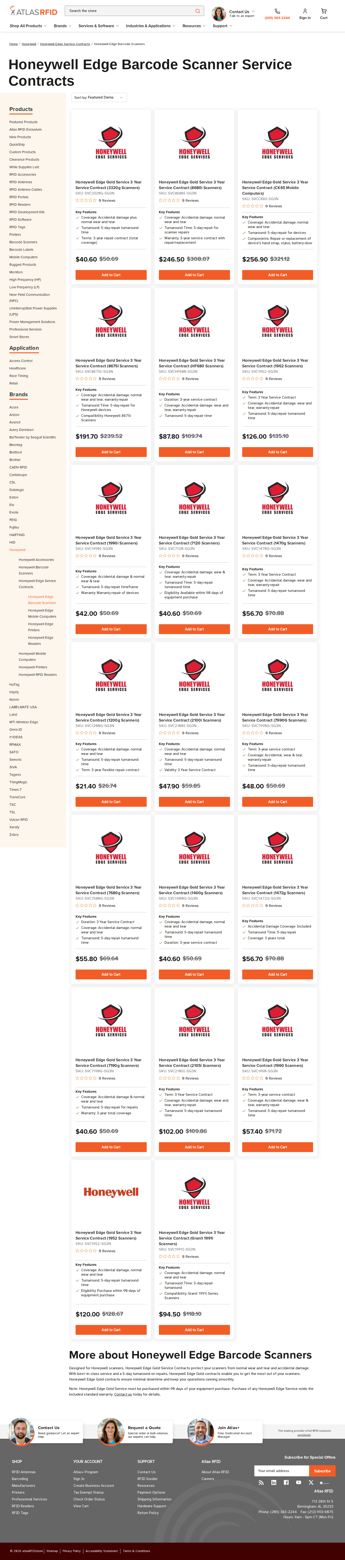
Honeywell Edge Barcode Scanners (42, 599)
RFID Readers (20, 204)
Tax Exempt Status (88, 1492)
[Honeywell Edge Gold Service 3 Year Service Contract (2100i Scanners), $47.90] (194, 674)
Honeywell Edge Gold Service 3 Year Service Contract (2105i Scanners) (192, 1062)
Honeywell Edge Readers (40, 640)
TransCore (17, 797)
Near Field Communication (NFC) (29, 297)
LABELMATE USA (23, 706)
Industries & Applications (148, 26)
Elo (11, 504)
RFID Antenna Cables (25, 189)
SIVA (13, 767)
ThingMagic (18, 782)
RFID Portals (18, 196)
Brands (60, 26)
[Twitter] (311, 1482)
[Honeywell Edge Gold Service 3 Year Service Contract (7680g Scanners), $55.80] (111, 847)
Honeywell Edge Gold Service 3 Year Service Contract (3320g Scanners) (109, 184)
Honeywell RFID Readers (38, 674)
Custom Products (22, 151)
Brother (15, 459)
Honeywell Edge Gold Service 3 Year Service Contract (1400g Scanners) (192, 890)
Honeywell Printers (33, 667)
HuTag (14, 684)
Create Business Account (93, 1486)
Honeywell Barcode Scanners (34, 570)
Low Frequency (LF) (24, 287)
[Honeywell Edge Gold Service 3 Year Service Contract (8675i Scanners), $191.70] (111, 320)
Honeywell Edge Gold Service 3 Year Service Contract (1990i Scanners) (109, 540)
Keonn (14, 699)
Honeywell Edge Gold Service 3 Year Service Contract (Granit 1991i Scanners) (192, 1238)
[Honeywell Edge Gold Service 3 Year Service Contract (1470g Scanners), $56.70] (277, 497)
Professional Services (25, 329)
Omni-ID (15, 729)
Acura (13, 407)
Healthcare (17, 368)
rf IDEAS (16, 736)
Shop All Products (26, 26)
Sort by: (80, 97)
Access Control (20, 360)
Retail (13, 383)
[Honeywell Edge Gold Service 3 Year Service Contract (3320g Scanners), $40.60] (111, 142)
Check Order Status (89, 1499)
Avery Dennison (21, 429)
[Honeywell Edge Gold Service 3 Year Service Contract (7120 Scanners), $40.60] (194, 497)
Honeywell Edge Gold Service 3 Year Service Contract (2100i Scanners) (192, 717)
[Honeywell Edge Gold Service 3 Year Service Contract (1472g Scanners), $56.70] (277, 847)
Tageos (15, 774)
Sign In (78, 1479)
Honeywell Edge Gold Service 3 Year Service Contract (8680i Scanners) (192, 184)
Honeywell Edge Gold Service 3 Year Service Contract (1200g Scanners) (109, 717)
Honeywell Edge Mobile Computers (42, 613)
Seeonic (15, 759)
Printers (15, 234)
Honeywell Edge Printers (40, 626)
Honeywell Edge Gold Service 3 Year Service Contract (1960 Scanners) (275, 1062)
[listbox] (107, 97)
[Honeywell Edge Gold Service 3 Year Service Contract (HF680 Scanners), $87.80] (194, 320)
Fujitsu (14, 527)
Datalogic (16, 489)
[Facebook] (286, 1482)
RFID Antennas (20, 181)
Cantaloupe (18, 474)
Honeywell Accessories (36, 559)
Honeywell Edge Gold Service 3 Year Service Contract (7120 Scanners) (192, 540)
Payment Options (151, 1492)
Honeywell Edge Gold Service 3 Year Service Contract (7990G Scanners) (275, 717)
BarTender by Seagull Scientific (32, 437)
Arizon (14, 414)
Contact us (123, 1394)
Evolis (13, 512)
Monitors (16, 272)
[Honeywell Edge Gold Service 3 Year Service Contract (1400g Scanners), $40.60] (194, 847)
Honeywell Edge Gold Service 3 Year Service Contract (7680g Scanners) (109, 890)
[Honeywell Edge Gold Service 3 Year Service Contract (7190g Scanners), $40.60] (111, 1020)
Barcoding (20, 1479)
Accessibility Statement (102, 1551)
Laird (13, 714)
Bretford (15, 452)
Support (220, 26)
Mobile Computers (23, 257)
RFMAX (15, 744)
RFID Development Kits (27, 211)
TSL (12, 812)
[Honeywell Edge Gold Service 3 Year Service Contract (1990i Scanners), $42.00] (111, 497)
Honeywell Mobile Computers (32, 656)
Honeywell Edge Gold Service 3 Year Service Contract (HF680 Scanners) (192, 363)
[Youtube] (298, 1482)
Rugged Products (22, 264)
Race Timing (18, 375)
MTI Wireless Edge (23, 721)
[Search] (197, 11)
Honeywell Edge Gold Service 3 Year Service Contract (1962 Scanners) (275, 363)
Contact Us (147, 1472)
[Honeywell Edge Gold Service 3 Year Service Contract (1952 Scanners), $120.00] (111, 1193)
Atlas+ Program (85, 1472)
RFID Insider (148, 1479)
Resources (192, 26)
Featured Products (23, 121)
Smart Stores (19, 336)
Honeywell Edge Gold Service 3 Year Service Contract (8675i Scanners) (109, 363)
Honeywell (17, 549)
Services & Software (96, 26)
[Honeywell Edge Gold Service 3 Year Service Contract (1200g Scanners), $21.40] (111, 674)
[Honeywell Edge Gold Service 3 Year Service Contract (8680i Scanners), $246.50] (194, 142)
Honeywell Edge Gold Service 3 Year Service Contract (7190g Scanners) (109, 1062)
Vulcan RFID (18, 819)
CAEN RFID (18, 467)
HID (12, 542)
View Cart (81, 1506)
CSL (12, 482)
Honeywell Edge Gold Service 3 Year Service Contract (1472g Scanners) (275, 890)
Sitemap (52, 1551)
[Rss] (261, 1482)
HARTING (17, 534)
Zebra (14, 834)
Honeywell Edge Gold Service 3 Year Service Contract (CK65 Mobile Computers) (275, 187)
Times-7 (15, 789)
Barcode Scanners (23, 242)
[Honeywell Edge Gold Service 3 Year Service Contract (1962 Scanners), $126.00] (277, 320)
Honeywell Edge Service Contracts (37, 583)
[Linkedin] (273, 1482)
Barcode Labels (21, 249)
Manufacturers (23, 1486)
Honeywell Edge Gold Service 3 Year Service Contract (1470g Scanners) (275, 540)
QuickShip (17, 144)
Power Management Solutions (32, 321)
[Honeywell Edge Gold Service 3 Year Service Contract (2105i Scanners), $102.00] (194, 1020)
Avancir (15, 422)
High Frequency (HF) (25, 279)
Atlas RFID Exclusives (25, 129)
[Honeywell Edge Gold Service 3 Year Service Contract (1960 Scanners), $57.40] (277, 1020)
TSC (12, 804)
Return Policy (148, 1513)
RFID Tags (17, 226)
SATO (13, 752)
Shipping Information (155, 1499)
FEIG (13, 519)
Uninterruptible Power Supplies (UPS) (33, 311)
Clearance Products (24, 159)
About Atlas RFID (215, 1472)
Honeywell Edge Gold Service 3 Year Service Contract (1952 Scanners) (109, 1235)
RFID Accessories (22, 174)
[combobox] (123, 11)
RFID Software (20, 219)
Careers (208, 1479)
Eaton (13, 497)
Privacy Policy (72, 1551)
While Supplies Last (24, 166)
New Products (20, 136)
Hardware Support (152, 1506)
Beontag (15, 444)
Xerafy (14, 827)
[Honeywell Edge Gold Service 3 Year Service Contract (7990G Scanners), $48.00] (277, 674)
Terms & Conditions (136, 1551)
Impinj (14, 691)
